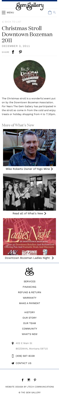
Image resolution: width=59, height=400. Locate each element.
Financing (29, 286)
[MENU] (3, 14)
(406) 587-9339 (25, 355)
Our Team (29, 323)
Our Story (29, 317)
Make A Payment (29, 303)
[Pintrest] (36, 380)
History (29, 312)
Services (29, 281)
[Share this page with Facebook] (13, 52)
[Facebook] (23, 380)
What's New (29, 334)
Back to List (13, 21)
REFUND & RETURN (29, 292)
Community (29, 328)
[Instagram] (29, 380)
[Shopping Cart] (50, 12)
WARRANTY (29, 297)
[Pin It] (21, 52)
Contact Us (23, 363)
